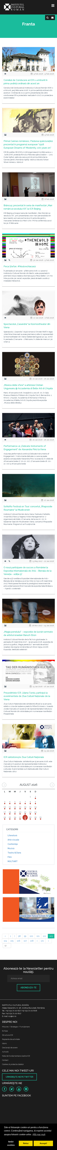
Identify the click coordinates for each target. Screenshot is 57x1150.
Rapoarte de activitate (11, 1039)
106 (18, 941)
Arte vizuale (13, 840)
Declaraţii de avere (9, 1048)
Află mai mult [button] (39, 1134)
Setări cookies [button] (11, 1143)
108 (31, 941)
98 (19, 936)
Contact (5, 1060)
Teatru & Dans (14, 853)
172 (42, 941)
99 (25, 936)
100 (31, 936)
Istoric (4, 1043)
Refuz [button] (25, 1143)
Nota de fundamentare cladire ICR (16, 1056)
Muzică (11, 848)
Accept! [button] (43, 1143)
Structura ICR (7, 1035)
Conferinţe (13, 844)
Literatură (12, 835)
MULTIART (13, 861)
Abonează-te (28, 987)
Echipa (5, 1031)
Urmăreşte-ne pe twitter (19, 1077)
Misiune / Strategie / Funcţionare (16, 1027)
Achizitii (5, 1052)
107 (25, 941)
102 (44, 936)
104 (5, 941)
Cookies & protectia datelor (13, 1064)
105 (11, 941)
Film (10, 857)
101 (38, 936)
